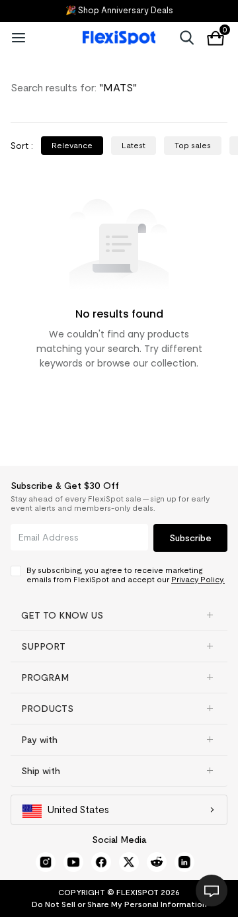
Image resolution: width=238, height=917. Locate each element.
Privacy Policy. (198, 579)
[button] (119, 615)
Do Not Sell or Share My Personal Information (119, 904)
